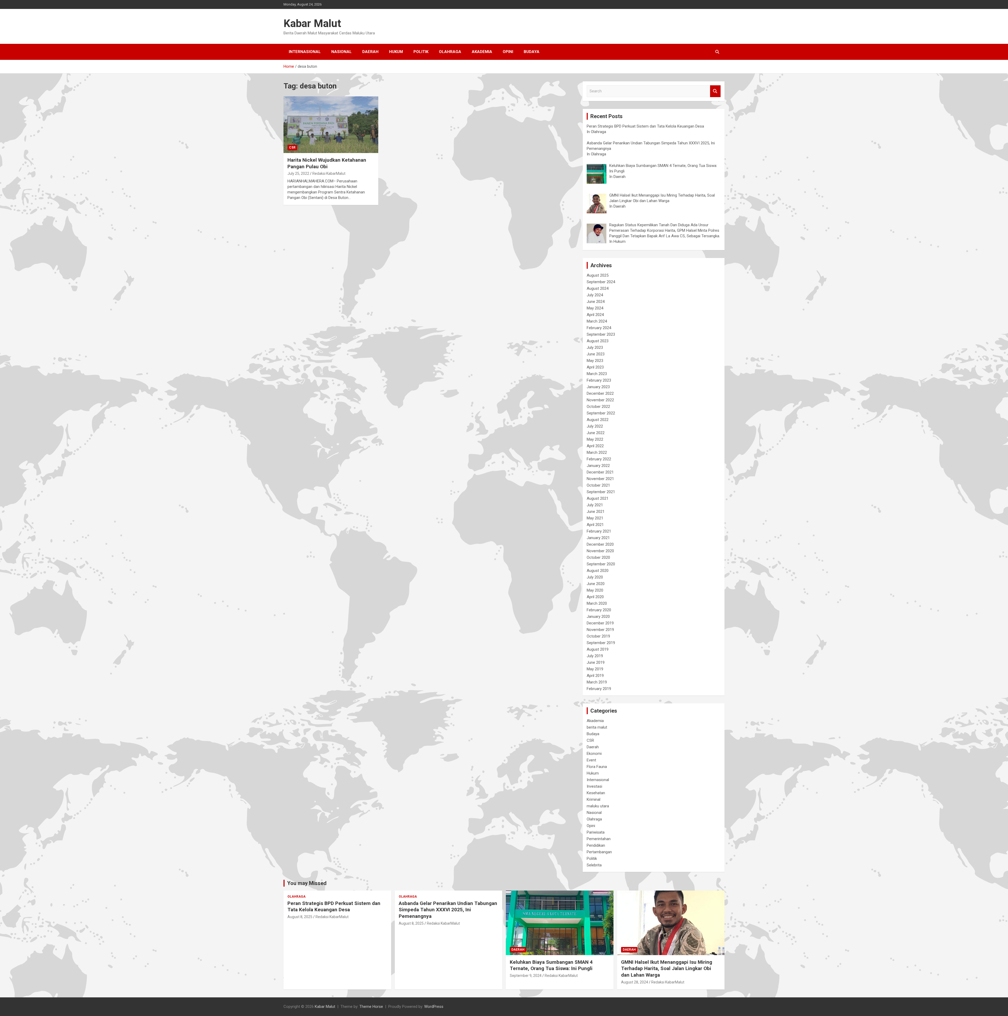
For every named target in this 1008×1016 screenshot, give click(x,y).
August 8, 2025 (299, 917)
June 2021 (596, 511)
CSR (292, 147)
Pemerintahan (599, 838)
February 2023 (599, 380)
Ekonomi (594, 753)
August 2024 (597, 288)
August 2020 (597, 570)
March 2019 (597, 682)
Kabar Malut (312, 23)
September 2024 (601, 282)
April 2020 (595, 596)
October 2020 (598, 557)
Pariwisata (596, 832)
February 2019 (599, 688)
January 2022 (598, 465)
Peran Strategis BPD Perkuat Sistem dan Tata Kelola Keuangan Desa (333, 906)
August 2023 (597, 341)
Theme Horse (371, 1006)
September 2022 (601, 413)
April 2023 (595, 367)
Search (715, 91)
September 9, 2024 (526, 975)
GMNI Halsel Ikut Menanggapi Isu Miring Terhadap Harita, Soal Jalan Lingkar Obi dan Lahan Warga (666, 968)
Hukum (396, 51)
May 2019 (595, 669)
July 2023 (595, 347)
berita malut (597, 727)
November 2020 (600, 551)
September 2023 (601, 334)
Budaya (531, 51)
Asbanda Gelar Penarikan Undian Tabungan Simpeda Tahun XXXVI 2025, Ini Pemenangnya (448, 909)
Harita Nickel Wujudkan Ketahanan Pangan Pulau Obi (326, 163)
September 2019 (601, 642)
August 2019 (597, 649)
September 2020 (601, 564)
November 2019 (600, 629)
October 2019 (598, 636)
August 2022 (597, 419)
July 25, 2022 (298, 173)
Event (591, 760)
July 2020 (595, 577)
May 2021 (595, 518)
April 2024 (595, 314)
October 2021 (598, 485)
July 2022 (595, 426)
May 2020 (595, 590)
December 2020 (600, 544)
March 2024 (597, 321)
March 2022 (597, 452)
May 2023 (595, 360)
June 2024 (596, 301)
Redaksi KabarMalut (328, 173)
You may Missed (307, 883)
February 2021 (599, 531)
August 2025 (597, 275)
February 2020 (599, 610)
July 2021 (595, 505)
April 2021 (595, 524)
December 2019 (600, 623)
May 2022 (595, 439)
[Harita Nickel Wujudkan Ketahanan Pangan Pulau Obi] (331, 124)
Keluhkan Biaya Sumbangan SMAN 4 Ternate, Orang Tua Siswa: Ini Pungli (551, 965)
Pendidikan (596, 845)
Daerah (370, 51)
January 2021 (598, 537)
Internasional (305, 51)
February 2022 (599, 459)
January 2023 (598, 387)
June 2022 (596, 432)
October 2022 (598, 406)
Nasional (341, 51)
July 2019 (595, 656)
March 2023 (597, 373)
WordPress (433, 1006)
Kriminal (593, 799)
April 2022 (595, 446)
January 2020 (598, 616)
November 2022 (600, 400)
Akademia (482, 51)
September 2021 (601, 491)
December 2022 (600, 393)
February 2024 (599, 327)
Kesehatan (596, 793)
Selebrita (594, 865)
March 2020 (597, 603)
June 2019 (596, 662)
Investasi (594, 786)
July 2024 (595, 295)
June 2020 (596, 583)
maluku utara (598, 806)
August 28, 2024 (634, 982)
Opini (508, 51)
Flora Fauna (597, 766)
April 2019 (595, 675)
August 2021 (597, 498)
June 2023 (596, 354)
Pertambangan (599, 852)
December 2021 (600, 472)
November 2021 (600, 478)
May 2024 (595, 308)
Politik (420, 51)
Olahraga (450, 51)
